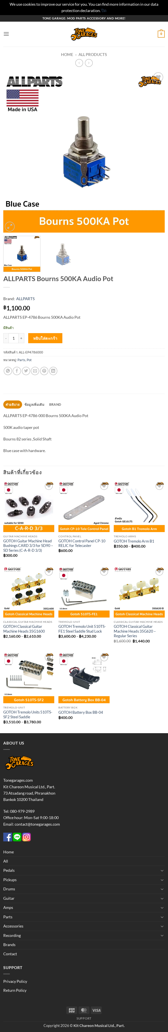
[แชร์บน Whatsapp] (8, 371)
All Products (93, 54)
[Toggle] (162, 870)
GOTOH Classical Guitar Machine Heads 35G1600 (24, 628)
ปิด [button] (104, 10)
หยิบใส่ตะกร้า (45, 338)
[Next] (156, 152)
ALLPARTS (25, 298)
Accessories (13, 926)
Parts (21, 360)
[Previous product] (89, 63)
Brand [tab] (55, 404)
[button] (6, 34)
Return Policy (14, 990)
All (5, 861)
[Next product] (79, 63)
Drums (9, 888)
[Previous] (12, 152)
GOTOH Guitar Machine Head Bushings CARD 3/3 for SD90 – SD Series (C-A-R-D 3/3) (28, 546)
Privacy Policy (15, 981)
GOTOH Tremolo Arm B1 (134, 541)
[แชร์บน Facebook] (17, 371)
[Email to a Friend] (35, 371)
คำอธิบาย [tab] (13, 404)
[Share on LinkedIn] (53, 371)
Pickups (10, 879)
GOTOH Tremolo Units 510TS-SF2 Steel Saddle (27, 714)
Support (84, 1018)
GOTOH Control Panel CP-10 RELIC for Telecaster (81, 543)
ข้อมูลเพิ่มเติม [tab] (34, 404)
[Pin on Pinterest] (44, 371)
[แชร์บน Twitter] (26, 371)
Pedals (9, 870)
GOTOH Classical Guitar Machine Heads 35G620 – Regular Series (135, 631)
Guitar (8, 898)
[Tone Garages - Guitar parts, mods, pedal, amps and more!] (84, 34)
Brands (9, 944)
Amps (8, 907)
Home (67, 54)
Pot (29, 360)
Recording (12, 935)
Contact (10, 953)
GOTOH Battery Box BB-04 (80, 712)
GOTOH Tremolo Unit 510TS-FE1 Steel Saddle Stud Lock (82, 628)
